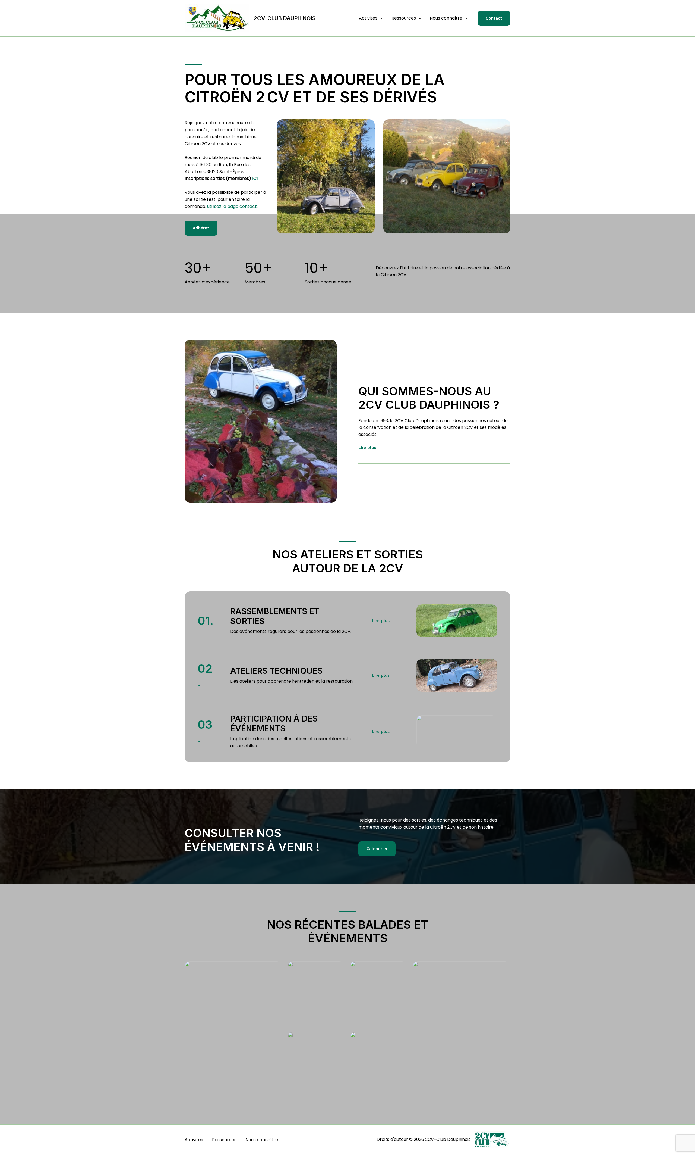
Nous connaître (446, 18)
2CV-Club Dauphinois (285, 18)
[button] (380, 18)
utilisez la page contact (232, 206)
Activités (368, 18)
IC (254, 178)
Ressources (403, 18)
